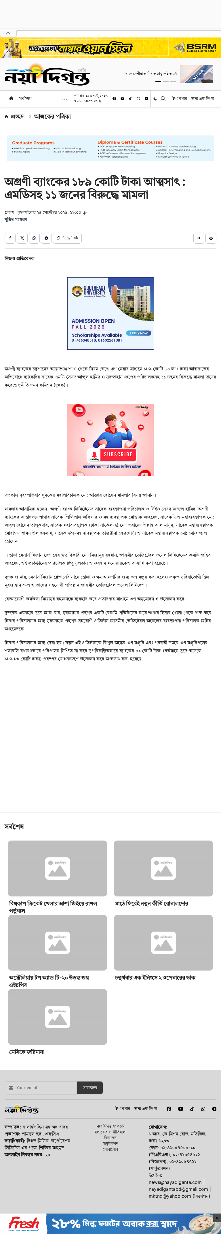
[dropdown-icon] (64, 99)
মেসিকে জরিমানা (27, 1052)
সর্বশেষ (25, 98)
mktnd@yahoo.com (170, 1196)
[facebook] (114, 98)
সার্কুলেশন (110, 1143)
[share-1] (10, 238)
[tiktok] (130, 98)
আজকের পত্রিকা (52, 116)
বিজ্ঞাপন (110, 1137)
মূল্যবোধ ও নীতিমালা (110, 1131)
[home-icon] (11, 98)
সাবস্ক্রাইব (90, 1088)
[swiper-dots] (158, 81)
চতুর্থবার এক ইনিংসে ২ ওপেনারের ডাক (155, 977)
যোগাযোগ (110, 1149)
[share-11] (198, 238)
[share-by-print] (210, 238)
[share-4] (46, 238)
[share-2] (22, 238)
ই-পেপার (180, 98)
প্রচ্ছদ (17, 116)
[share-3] (34, 238)
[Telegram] (146, 98)
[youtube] (122, 98)
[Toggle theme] (156, 98)
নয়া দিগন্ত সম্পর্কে (110, 1126)
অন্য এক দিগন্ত (202, 98)
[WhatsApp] (138, 98)
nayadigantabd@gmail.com (178, 1189)
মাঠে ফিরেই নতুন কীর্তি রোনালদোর (151, 903)
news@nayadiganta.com (175, 1182)
